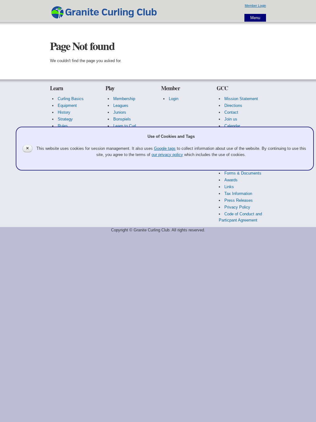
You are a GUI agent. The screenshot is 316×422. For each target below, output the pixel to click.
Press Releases (238, 200)
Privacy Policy (237, 207)
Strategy (65, 119)
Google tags (165, 148)
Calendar (232, 126)
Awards (231, 180)
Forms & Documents (242, 173)
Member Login (255, 5)
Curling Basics (71, 98)
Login (173, 98)
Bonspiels (122, 119)
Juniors (119, 112)
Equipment (67, 105)
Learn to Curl (124, 126)
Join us (230, 119)
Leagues (120, 105)
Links (229, 186)
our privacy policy (167, 154)
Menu (255, 17)
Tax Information (238, 193)
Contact (231, 112)
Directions (233, 105)
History (64, 112)
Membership (124, 98)
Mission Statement (241, 98)
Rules (63, 126)
